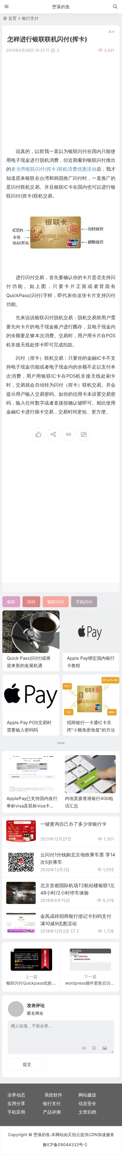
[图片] (105, 1048)
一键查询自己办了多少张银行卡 (73, 824)
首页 (12, 18)
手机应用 (16, 1112)
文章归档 (87, 1112)
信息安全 (87, 1103)
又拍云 (74, 1134)
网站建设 (87, 1095)
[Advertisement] (61, 99)
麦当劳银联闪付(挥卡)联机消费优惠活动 (53, 169)
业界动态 (16, 1095)
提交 (27, 1064)
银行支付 (30, 18)
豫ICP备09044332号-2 (65, 1144)
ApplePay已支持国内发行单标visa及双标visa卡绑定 (32, 806)
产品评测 (52, 1112)
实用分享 (16, 1103)
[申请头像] (108, 1007)
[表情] (94, 1048)
